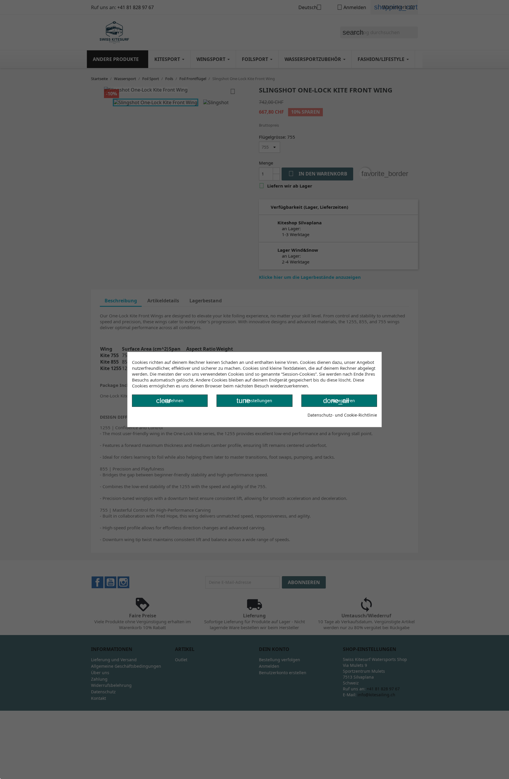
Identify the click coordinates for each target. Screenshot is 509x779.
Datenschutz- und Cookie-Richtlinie (342, 415)
